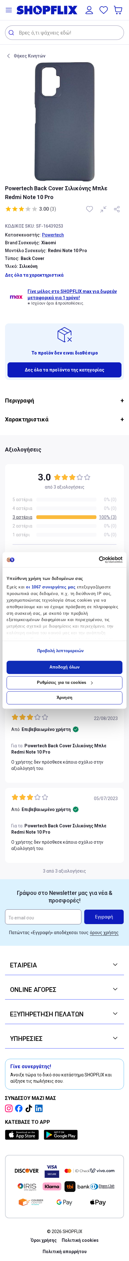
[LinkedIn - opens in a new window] (40, 1108)
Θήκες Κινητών (29, 55)
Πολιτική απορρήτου (65, 1251)
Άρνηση (64, 697)
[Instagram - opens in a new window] (10, 1108)
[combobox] (64, 32)
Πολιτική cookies (80, 1240)
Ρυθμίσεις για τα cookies (61, 682)
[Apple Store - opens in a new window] (23, 1134)
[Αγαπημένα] (103, 10)
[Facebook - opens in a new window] (20, 1108)
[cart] (118, 10)
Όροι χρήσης (44, 1240)
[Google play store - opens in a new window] (60, 1134)
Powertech (53, 234)
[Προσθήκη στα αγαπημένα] (90, 209)
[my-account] (89, 10)
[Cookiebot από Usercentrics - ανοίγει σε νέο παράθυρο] (95, 559)
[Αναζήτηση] (12, 33)
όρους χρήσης (104, 932)
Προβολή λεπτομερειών (60, 650)
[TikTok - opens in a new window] (30, 1108)
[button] (9, 10)
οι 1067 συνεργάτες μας (50, 587)
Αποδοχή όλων (64, 667)
